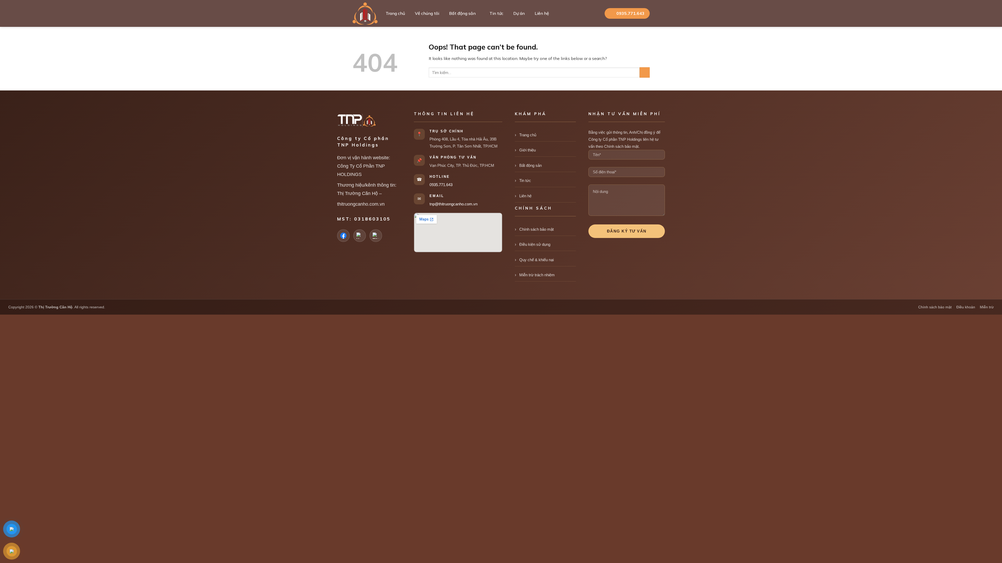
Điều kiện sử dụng (534, 244)
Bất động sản (462, 13)
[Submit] (645, 72)
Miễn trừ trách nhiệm (537, 275)
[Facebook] (343, 235)
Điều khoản (965, 307)
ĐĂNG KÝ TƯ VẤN (627, 231)
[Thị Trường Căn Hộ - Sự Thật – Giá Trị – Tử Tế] (365, 13)
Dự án (519, 13)
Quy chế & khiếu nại (536, 260)
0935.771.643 (441, 184)
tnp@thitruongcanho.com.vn (454, 204)
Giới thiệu (527, 150)
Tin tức (496, 13)
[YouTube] (359, 235)
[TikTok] (375, 235)
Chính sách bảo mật (536, 229)
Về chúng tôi (427, 13)
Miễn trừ (987, 307)
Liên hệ (542, 13)
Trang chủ (395, 13)
